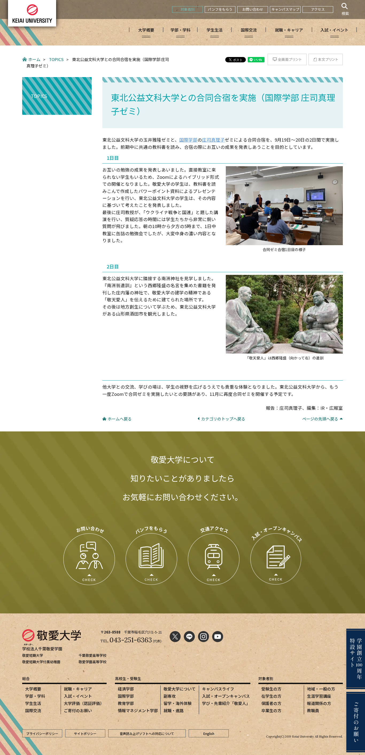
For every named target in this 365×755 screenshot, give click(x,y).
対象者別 (188, 9)
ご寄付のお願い (78, 710)
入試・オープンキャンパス (226, 696)
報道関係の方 (319, 703)
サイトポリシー (85, 733)
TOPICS (56, 59)
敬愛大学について (180, 689)
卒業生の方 (271, 710)
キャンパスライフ (218, 689)
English (208, 733)
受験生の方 (271, 689)
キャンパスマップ (285, 9)
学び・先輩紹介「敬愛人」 (226, 703)
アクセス (318, 9)
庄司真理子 (213, 139)
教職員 (313, 710)
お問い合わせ (252, 9)
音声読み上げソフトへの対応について (147, 733)
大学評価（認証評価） (84, 703)
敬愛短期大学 (32, 655)
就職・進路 (174, 710)
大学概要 (33, 689)
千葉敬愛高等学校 (92, 655)
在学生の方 (271, 696)
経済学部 (126, 689)
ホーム (34, 59)
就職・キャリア (78, 689)
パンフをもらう (220, 9)
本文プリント (325, 59)
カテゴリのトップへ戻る (223, 419)
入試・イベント (78, 696)
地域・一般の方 (321, 689)
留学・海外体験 (178, 703)
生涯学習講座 (319, 696)
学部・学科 (35, 696)
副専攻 (170, 696)
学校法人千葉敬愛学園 (42, 648)
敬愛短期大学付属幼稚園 (41, 661)
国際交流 (33, 710)
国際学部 (188, 139)
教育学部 (126, 703)
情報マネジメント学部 (138, 710)
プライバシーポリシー (42, 733)
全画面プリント (287, 59)
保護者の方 (271, 703)
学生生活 (33, 703)
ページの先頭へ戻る (320, 419)
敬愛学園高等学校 (92, 661)
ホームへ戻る (120, 419)
